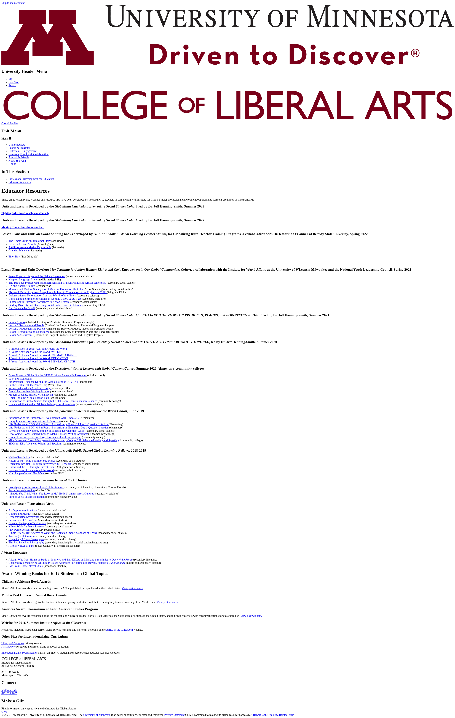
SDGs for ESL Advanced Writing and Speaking (35, 443)
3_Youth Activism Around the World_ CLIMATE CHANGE (43, 355)
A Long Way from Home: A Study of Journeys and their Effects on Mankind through (71, 559)
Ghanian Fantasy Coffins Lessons (27, 523)
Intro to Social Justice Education (27, 496)
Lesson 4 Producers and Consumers (29, 331)
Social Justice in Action (22, 490)
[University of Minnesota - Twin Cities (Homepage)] (227, 63)
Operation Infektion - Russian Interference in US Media (40, 463)
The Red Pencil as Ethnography (26, 542)
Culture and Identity (20, 513)
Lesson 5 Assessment (21, 334)
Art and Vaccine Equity (22, 285)
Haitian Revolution (19, 457)
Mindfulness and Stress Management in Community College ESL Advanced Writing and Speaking (64, 440)
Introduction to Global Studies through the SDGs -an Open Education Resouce (53, 401)
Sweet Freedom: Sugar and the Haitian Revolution (37, 276)
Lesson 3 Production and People (27, 328)
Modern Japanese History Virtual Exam (31, 394)
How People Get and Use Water (27, 473)
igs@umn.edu (9, 690)
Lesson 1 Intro (17, 322)
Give (4, 711)
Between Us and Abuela (23, 244)
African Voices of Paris (21, 545)
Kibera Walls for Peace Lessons (26, 526)
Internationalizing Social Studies (19, 652)
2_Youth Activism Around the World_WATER (35, 351)
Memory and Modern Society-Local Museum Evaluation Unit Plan (46, 289)
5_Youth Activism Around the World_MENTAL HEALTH (42, 361)
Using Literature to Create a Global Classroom (35, 421)
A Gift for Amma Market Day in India (30, 247)
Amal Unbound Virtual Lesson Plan (29, 397)
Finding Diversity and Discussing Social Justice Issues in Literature (46, 305)
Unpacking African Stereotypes (26, 539)
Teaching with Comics (21, 536)
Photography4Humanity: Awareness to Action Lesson (39, 301)
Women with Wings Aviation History (30, 388)
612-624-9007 (9, 693)
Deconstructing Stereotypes (24, 516)
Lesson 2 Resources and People (26, 325)
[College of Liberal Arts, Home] (227, 120)
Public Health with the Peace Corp (28, 384)
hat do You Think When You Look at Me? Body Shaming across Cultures (53, 493)
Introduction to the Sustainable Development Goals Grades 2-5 (44, 417)
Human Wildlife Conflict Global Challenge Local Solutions (42, 404)
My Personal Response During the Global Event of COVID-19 (44, 381)
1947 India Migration (20, 378)
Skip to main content (13, 2)
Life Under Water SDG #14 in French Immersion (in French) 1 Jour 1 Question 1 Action (59, 424)
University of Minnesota (96, 714)
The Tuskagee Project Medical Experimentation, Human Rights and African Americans (58, 282)
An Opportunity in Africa (23, 510)
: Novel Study (26, 565)
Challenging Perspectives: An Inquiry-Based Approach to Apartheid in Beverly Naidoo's (67, 562)
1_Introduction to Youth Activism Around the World (38, 348)
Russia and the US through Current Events (32, 467)
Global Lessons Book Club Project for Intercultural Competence (45, 437)
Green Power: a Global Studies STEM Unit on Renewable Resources (48, 375)
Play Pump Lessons (20, 529)
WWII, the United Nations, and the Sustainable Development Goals (47, 430)
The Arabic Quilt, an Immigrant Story (30, 240)
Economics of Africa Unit (23, 520)
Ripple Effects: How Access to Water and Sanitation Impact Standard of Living (53, 532)
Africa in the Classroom (119, 629)
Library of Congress (12, 643)
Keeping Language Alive (23, 279)
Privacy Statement (174, 714)
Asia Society (8, 646)
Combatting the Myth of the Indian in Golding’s (45, 298)
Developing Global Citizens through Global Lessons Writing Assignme (48, 433)
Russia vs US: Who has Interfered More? (32, 460)
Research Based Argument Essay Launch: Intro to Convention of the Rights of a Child (58, 292)
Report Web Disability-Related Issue (273, 714)
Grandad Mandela (19, 250)
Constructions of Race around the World (31, 470)
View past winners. (132, 588)
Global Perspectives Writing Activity (29, 391)
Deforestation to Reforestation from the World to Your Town (42, 295)
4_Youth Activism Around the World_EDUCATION (38, 358)
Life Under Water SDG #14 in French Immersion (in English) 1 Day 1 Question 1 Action (59, 427)
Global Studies (9, 123)
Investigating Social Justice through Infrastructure (36, 487)
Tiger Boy (14, 256)
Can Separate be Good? (22, 308)
